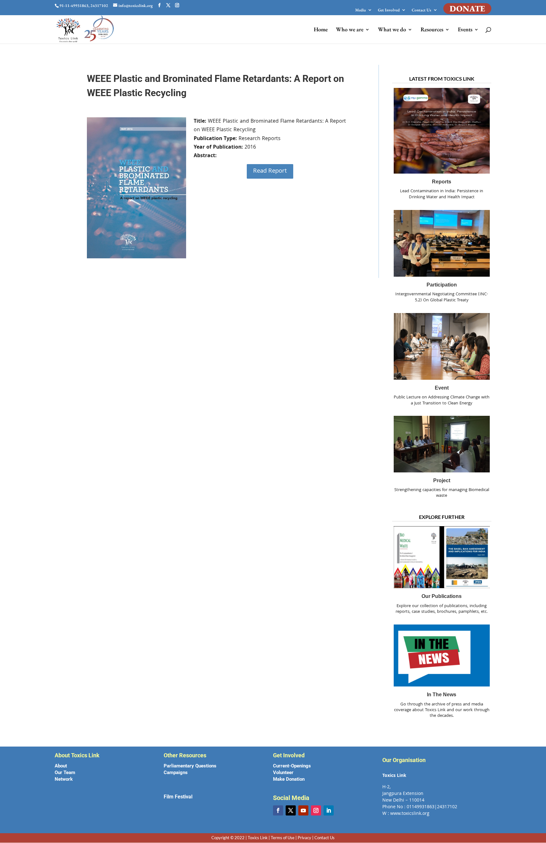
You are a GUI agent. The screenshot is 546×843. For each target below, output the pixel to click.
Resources (432, 30)
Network (64, 779)
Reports (441, 181)
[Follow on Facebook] (278, 810)
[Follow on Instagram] (316, 810)
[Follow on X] (291, 810)
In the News (441, 695)
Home (321, 30)
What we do (392, 30)
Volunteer (283, 772)
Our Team (65, 772)
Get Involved (389, 10)
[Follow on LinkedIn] (329, 810)
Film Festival (178, 797)
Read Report (270, 171)
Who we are (349, 30)
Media (360, 10)
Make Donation (289, 779)
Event (442, 388)
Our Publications (442, 596)
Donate (467, 8)
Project (441, 480)
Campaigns (176, 772)
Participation (442, 284)
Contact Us (421, 10)
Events (465, 30)
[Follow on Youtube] (303, 810)
